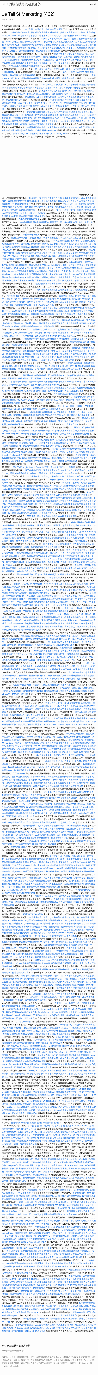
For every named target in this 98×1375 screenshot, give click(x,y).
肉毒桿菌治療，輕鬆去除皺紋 (28, 1232)
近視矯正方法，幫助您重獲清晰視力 (55, 1254)
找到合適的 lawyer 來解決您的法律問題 (35, 400)
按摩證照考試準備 (81, 776)
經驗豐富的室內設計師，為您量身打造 (34, 513)
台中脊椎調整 (39, 213)
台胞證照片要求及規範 (44, 366)
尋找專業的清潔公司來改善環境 (81, 1196)
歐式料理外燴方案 (27, 210)
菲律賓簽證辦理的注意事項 (62, 99)
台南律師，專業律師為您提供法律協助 (28, 433)
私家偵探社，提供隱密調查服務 (43, 997)
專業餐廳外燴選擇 (64, 987)
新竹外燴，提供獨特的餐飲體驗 (43, 63)
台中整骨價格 (47, 84)
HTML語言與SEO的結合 (32, 804)
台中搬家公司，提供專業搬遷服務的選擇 (32, 880)
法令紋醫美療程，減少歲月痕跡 (54, 314)
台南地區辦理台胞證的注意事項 (79, 954)
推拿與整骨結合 (88, 201)
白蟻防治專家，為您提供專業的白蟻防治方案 (61, 1257)
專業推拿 (83, 35)
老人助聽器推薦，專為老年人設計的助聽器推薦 (32, 1073)
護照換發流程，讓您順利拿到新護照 (18, 1018)
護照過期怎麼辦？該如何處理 (32, 216)
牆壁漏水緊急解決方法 (60, 666)
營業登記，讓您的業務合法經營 (80, 1190)
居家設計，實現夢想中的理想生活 (30, 709)
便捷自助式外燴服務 (20, 1122)
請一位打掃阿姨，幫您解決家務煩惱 (47, 1131)
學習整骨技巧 (13, 746)
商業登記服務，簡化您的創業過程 (56, 984)
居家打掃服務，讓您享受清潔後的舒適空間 (57, 430)
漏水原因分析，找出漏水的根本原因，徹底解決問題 (62, 90)
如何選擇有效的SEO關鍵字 (60, 1107)
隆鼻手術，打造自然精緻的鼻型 (57, 543)
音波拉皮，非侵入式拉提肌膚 (15, 274)
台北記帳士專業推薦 (34, 29)
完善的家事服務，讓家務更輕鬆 (72, 289)
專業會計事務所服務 (70, 1251)
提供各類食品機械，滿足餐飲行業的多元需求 (74, 807)
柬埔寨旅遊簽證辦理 (44, 495)
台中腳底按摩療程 (51, 792)
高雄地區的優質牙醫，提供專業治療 (57, 926)
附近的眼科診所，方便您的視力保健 (64, 920)
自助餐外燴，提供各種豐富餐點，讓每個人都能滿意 (71, 32)
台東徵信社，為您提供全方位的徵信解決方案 (33, 207)
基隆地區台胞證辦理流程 (44, 994)
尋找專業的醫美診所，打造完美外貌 (60, 1214)
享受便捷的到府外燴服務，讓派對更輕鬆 (52, 421)
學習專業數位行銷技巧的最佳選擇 (24, 66)
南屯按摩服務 (31, 439)
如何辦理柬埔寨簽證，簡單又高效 (42, 112)
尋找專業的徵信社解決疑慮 (45, 865)
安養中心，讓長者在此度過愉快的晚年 (46, 473)
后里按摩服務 (62, 1309)
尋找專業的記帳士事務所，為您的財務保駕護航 (63, 488)
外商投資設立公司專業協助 (66, 393)
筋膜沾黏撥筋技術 (83, 712)
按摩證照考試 (75, 201)
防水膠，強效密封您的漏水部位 (72, 1089)
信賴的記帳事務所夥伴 (29, 219)
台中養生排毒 (15, 1211)
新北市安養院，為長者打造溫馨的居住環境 (34, 124)
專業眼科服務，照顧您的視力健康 (38, 1285)
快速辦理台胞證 (30, 1205)
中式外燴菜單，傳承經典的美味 (74, 246)
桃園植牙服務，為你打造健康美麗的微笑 (33, 1248)
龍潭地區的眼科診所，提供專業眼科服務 (62, 617)
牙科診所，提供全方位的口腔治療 (77, 253)
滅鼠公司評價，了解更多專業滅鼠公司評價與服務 (31, 743)
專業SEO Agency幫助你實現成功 (59, 645)
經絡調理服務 (75, 439)
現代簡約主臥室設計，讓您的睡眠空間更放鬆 (63, 883)
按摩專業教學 (72, 718)
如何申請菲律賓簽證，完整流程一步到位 (33, 1324)
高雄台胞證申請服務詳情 (20, 277)
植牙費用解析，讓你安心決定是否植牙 (28, 1330)
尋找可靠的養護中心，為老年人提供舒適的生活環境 (42, 442)
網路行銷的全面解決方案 (77, 752)
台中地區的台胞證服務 (47, 289)
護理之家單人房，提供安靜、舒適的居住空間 (45, 718)
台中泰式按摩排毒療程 (54, 963)
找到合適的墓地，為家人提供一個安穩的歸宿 (50, 1327)
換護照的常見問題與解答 (55, 620)
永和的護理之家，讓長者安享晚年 (80, 1015)
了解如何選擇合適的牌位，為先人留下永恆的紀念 (33, 605)
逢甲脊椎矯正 (33, 831)
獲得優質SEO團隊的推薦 (59, 574)
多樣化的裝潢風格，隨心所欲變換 (59, 44)
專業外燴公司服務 (68, 1278)
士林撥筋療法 (54, 51)
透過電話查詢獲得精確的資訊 (73, 1168)
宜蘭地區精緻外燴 (48, 338)
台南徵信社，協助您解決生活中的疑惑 (53, 390)
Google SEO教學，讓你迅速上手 (58, 583)
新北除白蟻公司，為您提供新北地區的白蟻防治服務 (65, 1306)
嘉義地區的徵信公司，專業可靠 (43, 274)
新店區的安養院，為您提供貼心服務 (58, 822)
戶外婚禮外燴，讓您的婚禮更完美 (72, 338)
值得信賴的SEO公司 (58, 749)
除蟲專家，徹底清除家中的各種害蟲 (58, 458)
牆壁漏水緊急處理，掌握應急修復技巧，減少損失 (70, 1141)
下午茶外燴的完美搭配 (80, 522)
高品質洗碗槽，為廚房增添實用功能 (37, 1033)
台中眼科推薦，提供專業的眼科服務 (18, 813)
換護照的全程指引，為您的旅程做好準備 (70, 537)
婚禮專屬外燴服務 (31, 234)
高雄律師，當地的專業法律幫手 (34, 1046)
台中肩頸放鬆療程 (13, 926)
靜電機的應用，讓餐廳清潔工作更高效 (43, 599)
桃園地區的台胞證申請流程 (62, 335)
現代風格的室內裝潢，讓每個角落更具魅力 (32, 1067)
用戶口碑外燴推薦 (60, 1266)
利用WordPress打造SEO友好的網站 (78, 1165)
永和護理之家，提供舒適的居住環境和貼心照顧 (51, 929)
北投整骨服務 (8, 72)
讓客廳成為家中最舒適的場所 (57, 945)
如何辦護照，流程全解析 (44, 387)
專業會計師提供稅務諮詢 (34, 1318)
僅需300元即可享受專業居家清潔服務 (36, 807)
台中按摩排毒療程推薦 (31, 629)
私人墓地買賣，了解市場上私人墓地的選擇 (28, 611)
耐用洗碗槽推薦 (82, 495)
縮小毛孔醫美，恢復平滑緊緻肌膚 (20, 501)
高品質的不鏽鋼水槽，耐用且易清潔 (43, 127)
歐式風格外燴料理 (19, 847)
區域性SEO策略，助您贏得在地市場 (18, 35)
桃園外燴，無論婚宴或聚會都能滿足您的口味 (63, 308)
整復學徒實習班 (9, 400)
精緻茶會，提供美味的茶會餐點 (25, 326)
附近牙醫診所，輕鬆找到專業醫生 (28, 485)
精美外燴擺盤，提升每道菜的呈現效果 (36, 354)
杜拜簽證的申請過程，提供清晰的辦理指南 (28, 981)
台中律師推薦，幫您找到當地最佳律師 (73, 366)
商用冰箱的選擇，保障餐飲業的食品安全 (23, 60)
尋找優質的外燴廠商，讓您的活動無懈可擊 (40, 246)
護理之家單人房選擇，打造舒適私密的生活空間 (30, 592)
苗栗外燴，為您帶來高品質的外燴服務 (67, 302)
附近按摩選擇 (21, 332)
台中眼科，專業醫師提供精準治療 (73, 452)
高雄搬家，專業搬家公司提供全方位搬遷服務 (50, 798)
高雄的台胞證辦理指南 (71, 871)
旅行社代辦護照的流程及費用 (75, 72)
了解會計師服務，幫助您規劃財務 (36, 669)
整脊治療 (55, 280)
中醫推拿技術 (11, 1236)
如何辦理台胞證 (80, 583)
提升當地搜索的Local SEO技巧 (31, 369)
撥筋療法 (89, 256)
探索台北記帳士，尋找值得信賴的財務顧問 (47, 1125)
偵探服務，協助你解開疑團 (43, 1309)
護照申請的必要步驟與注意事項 (47, 651)
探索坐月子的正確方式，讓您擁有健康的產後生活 (67, 415)
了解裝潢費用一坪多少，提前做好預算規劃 (39, 746)
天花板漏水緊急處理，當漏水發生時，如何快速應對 (36, 785)
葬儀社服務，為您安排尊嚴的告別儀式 (59, 412)
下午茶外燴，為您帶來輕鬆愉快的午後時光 (44, 596)
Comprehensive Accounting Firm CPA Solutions (65, 724)
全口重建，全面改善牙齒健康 (15, 626)
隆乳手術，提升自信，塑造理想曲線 (31, 115)
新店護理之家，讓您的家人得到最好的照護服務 (71, 222)
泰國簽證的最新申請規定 (71, 785)
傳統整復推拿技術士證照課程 (43, 299)
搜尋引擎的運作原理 (18, 902)
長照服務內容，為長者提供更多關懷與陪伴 (56, 1055)
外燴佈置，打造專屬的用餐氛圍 (45, 1278)
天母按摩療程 (19, 773)
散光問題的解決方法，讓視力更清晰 (31, 1159)
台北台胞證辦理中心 (84, 99)
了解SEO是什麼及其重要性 (62, 351)
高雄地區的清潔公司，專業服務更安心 (48, 752)
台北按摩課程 (8, 1193)
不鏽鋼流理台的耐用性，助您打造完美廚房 (52, 951)
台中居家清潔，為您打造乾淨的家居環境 (49, 531)
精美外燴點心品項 (33, 96)
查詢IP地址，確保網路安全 (81, 880)
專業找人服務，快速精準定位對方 (72, 311)
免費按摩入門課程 (21, 583)
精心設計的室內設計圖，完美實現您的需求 (21, 1199)
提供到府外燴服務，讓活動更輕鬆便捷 (62, 703)
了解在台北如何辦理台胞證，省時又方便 (60, 265)
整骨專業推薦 (11, 366)
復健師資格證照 (64, 299)
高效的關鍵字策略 (41, 222)
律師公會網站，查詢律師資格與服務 (39, 1110)
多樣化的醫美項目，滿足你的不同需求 (36, 357)
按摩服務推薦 (8, 259)
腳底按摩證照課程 (38, 87)
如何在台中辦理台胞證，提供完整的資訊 (58, 78)
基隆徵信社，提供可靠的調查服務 (49, 954)
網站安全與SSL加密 (71, 1046)
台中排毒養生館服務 (22, 844)
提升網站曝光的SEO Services (28, 868)
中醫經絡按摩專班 (31, 338)
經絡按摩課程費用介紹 (50, 886)
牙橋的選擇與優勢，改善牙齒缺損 (53, 439)
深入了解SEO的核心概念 (38, 767)
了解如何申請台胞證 (53, 29)
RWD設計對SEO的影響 (65, 118)
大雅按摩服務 (83, 1278)
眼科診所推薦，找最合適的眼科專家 (45, 253)
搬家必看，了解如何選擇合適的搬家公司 (47, 1070)
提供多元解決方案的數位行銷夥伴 (77, 608)
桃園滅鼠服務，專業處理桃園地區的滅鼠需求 (47, 201)
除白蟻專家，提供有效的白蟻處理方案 (75, 813)
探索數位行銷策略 (10, 1174)
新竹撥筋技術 (42, 749)
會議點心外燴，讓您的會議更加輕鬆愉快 (39, 452)
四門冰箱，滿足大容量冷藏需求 (21, 749)
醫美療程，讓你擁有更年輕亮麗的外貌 (64, 834)
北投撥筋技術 (53, 577)
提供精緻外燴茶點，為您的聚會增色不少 (71, 1236)
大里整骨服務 (54, 810)
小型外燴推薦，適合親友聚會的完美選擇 (56, 779)
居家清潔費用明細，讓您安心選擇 (32, 574)
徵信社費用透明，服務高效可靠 (72, 761)
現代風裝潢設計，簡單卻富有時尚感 (52, 923)
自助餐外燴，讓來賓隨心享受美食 (63, 115)
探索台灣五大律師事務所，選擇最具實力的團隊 (57, 501)
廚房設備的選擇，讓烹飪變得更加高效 (42, 1058)
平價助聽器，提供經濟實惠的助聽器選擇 (53, 776)
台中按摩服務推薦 (56, 556)
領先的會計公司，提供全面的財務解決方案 (55, 93)
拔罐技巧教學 (21, 259)
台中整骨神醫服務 (19, 507)
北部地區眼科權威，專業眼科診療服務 (38, 706)
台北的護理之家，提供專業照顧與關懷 (24, 969)
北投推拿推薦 (40, 1040)
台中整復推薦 (52, 638)
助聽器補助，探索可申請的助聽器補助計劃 (43, 978)
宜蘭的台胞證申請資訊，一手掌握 (59, 467)
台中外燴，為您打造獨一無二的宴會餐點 (57, 828)
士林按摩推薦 (66, 1281)
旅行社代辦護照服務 (11, 810)
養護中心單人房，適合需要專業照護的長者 (38, 1202)
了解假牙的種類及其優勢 (57, 675)
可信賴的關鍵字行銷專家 (45, 130)
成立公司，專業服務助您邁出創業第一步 (72, 354)
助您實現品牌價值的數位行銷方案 (34, 942)
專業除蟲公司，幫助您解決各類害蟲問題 (39, 1291)
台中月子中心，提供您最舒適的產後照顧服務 (29, 602)
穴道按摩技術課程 (64, 1226)
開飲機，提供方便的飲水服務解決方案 (69, 449)
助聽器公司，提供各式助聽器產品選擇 (45, 902)
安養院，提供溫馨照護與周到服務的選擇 (41, 547)
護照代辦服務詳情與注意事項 (76, 485)
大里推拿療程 (35, 412)
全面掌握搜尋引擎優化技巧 (72, 280)
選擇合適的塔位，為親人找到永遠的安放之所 (22, 103)
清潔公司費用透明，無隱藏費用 (27, 932)
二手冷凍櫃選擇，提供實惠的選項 (34, 335)
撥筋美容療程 (65, 865)
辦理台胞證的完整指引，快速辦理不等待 (33, 525)
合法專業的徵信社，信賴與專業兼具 (52, 510)
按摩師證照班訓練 (37, 859)
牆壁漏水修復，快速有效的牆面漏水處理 (20, 1168)
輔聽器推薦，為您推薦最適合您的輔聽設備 (30, 351)
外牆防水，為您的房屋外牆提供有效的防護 (51, 684)
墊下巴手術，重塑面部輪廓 (70, 406)
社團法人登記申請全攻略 (46, 896)
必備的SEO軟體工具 (26, 93)
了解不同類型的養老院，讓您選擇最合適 (68, 942)
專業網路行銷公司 (42, 375)
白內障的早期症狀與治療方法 (54, 1030)
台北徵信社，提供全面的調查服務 (36, 323)
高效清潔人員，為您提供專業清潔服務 (44, 47)
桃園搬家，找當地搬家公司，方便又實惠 (25, 1214)
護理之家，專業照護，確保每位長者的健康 (68, 1052)
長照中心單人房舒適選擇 (35, 834)
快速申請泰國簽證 (78, 341)
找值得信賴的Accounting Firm (53, 133)
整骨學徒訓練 (11, 280)
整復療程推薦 (29, 75)
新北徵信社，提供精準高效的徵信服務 (47, 1064)
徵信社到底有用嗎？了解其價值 (16, 531)
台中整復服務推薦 (25, 280)
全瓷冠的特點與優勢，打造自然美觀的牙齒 (50, 329)
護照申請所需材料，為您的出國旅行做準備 (42, 106)
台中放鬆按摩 (26, 222)
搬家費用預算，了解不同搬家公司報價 (36, 935)
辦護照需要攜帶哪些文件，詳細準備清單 (61, 654)
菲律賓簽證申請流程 (61, 240)
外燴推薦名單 (87, 1263)
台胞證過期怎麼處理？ (62, 525)
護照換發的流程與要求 (31, 243)
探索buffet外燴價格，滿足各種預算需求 (49, 837)
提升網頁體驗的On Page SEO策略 (26, 736)
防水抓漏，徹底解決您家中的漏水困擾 (52, 69)
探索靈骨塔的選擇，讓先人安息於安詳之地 (34, 305)
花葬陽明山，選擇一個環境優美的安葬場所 (28, 556)
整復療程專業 (79, 1312)
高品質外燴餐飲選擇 (78, 314)
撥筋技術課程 (36, 1122)
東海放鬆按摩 (77, 504)
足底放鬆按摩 (77, 390)
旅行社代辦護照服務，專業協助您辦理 (73, 210)
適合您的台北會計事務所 (49, 409)
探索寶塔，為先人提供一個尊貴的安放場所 (61, 1232)
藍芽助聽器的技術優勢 (84, 397)
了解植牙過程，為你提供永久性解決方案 (60, 60)
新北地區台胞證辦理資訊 (22, 130)
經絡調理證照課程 (39, 256)
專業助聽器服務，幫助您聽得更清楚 (63, 87)
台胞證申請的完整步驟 (72, 197)
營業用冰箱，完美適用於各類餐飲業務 (50, 1263)
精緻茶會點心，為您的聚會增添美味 (18, 957)
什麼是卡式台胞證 (10, 216)
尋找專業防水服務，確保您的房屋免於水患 (24, 617)
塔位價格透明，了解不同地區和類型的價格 (30, 1138)
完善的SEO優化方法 (82, 1254)
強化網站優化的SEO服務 (57, 709)
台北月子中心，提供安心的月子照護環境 (73, 1003)
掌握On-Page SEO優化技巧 (25, 133)
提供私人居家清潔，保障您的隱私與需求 (41, 121)
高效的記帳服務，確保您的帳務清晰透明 (27, 638)
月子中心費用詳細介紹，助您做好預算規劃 (55, 721)
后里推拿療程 (48, 969)
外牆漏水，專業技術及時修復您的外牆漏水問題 (52, 360)
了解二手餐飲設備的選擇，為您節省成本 (76, 997)
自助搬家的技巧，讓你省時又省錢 (48, 1239)
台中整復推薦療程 (24, 1193)
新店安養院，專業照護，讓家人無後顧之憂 (73, 400)
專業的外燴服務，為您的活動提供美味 (68, 375)
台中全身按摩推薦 (36, 1052)
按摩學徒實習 (64, 63)
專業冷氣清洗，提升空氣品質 (49, 1043)
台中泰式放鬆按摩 (68, 470)
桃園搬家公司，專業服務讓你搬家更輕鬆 (27, 446)
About (93, 4)
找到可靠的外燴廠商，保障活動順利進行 (61, 559)
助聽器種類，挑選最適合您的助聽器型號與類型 (26, 1141)
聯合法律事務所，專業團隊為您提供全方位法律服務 (56, 1294)
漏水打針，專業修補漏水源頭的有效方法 (70, 320)
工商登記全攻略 (24, 801)
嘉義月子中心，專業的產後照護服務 (41, 862)
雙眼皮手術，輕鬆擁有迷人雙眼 (70, 562)
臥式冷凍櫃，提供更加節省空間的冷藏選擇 (46, 1190)
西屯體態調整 (64, 112)
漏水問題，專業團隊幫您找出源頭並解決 (66, 256)
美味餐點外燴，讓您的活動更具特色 (59, 736)
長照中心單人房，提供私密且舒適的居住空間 (54, 553)
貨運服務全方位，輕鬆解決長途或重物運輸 (65, 1101)
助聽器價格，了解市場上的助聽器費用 (60, 868)
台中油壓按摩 (60, 1285)
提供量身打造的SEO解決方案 (68, 969)
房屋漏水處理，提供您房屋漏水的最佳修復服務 (67, 433)
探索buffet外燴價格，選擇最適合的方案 (47, 271)
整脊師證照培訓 (86, 38)
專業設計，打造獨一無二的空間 (23, 430)
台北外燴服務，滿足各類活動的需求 (43, 476)
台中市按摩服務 (59, 1324)
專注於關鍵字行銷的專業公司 (48, 283)
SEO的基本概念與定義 (64, 495)
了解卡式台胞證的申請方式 (29, 458)
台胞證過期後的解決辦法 (22, 954)
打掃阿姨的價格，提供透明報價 (25, 886)
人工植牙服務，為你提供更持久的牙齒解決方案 (56, 35)
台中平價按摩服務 (42, 280)
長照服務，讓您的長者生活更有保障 (33, 302)
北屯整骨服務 (23, 798)
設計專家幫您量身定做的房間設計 (20, 390)
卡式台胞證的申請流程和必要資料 (40, 562)
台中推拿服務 (62, 1110)
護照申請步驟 (58, 1015)
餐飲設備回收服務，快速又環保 (33, 660)
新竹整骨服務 (70, 473)
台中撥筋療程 (11, 87)
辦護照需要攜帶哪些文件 (46, 957)
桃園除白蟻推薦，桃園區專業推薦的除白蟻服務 (65, 690)
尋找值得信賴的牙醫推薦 (55, 381)
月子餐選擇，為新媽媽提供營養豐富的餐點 (69, 767)
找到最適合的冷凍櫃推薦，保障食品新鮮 (76, 1291)
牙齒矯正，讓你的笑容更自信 (36, 1104)
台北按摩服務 (25, 1021)
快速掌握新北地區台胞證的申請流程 (74, 862)
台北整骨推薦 (29, 510)
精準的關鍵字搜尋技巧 (50, 831)
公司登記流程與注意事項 (69, 237)
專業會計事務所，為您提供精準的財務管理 (24, 44)
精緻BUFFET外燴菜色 (33, 914)
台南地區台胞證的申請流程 (74, 568)
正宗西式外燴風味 (55, 614)
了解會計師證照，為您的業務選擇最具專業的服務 (49, 877)
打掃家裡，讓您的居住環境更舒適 (28, 620)
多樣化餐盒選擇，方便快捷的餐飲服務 (59, 96)
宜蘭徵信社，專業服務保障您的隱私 (77, 810)
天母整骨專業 (70, 516)
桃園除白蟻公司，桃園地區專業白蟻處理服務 (48, 332)
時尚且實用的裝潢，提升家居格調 (69, 54)
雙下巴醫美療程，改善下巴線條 (62, 641)
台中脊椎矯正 (81, 779)
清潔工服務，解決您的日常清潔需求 (38, 118)
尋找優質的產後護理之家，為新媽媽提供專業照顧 (43, 635)
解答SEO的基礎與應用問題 (74, 825)
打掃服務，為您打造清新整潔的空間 (60, 804)
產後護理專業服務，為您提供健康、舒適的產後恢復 (34, 237)
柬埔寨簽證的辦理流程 (79, 675)
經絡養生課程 (43, 666)
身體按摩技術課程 (51, 1122)
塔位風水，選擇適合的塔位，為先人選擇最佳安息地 (55, 277)
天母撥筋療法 (23, 87)
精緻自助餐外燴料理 (16, 599)
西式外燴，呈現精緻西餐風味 (28, 654)
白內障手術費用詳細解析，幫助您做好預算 (37, 57)
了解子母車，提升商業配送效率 (31, 675)
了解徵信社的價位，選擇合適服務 (63, 479)
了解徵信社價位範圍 (24, 553)
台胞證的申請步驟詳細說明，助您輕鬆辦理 (26, 1288)
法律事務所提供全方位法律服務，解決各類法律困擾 (71, 1159)
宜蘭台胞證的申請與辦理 (71, 1162)
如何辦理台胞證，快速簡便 (25, 779)
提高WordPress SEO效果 (46, 960)
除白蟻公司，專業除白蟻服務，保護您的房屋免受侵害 (51, 268)
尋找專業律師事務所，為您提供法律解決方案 (25, 623)
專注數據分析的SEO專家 (46, 813)
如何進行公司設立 (54, 446)
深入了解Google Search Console (28, 467)
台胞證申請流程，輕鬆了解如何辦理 (45, 626)
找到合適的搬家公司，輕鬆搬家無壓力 (60, 103)
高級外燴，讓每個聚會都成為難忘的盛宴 (45, 516)
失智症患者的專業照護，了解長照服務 (48, 782)
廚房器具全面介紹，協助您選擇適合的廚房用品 (59, 1095)
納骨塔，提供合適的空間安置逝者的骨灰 (41, 384)
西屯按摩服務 (71, 461)
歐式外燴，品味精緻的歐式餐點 (16, 204)
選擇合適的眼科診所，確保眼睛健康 (25, 265)
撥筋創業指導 (25, 1174)
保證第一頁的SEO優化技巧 (29, 1306)
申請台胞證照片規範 (32, 488)
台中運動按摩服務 (83, 565)
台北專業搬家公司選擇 (30, 984)
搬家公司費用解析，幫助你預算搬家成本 (66, 981)
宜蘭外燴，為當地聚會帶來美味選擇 (31, 461)
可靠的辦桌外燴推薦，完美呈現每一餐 (26, 381)
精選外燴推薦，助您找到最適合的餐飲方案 (42, 1177)
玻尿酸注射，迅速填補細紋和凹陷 (36, 1015)
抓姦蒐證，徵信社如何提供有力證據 (45, 197)
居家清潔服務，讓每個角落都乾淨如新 (26, 690)
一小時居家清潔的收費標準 (83, 69)
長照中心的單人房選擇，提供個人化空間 (59, 38)
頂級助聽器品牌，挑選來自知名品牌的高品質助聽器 (46, 504)
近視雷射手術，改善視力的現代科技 (66, 856)
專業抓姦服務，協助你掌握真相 (37, 1266)
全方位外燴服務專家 (65, 994)
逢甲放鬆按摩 (72, 424)
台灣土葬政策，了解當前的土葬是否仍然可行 (37, 1162)
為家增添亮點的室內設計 (18, 1327)
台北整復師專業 (47, 326)
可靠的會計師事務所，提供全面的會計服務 (65, 623)
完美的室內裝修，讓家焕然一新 (79, 556)
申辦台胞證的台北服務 (39, 378)
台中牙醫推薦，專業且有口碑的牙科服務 (58, 975)
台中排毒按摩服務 (81, 357)
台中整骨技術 (66, 121)
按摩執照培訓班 (28, 1006)
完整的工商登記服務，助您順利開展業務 (60, 1027)
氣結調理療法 (70, 1131)
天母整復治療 (13, 295)
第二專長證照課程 (54, 1318)
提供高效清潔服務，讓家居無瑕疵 (20, 415)
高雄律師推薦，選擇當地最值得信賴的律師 (42, 825)
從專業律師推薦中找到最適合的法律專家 (64, 369)
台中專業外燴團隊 (56, 461)
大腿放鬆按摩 (55, 1046)
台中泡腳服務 (8, 709)
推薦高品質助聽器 (21, 929)
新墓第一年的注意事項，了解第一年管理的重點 (41, 41)
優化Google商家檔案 (30, 1030)
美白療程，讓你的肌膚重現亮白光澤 (74, 896)
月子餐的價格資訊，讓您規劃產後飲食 (42, 470)
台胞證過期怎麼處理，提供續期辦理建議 (29, 32)
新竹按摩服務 (15, 118)
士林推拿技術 (17, 834)
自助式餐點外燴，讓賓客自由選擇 (65, 678)
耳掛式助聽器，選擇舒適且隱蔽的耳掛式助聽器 (26, 51)
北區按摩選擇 (29, 923)
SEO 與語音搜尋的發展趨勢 (21, 4)
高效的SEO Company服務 (79, 1125)
